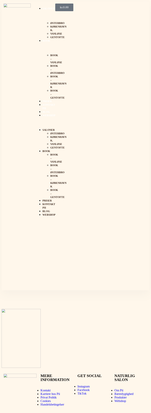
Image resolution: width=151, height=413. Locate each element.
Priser (47, 101)
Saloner (48, 8)
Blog (46, 111)
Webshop (48, 115)
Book (46, 40)
